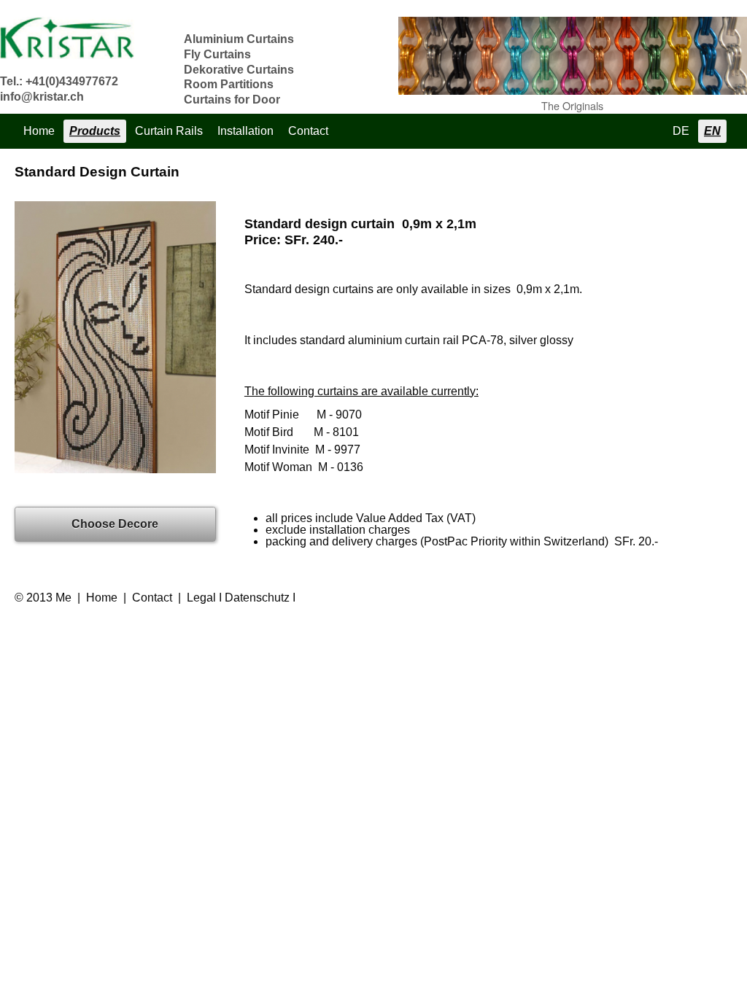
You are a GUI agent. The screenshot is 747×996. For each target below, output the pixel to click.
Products (94, 131)
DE (681, 131)
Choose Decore (114, 524)
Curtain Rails (169, 131)
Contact (308, 131)
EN (712, 131)
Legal (201, 597)
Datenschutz (257, 597)
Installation (245, 131)
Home (39, 131)
